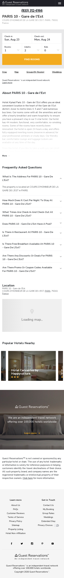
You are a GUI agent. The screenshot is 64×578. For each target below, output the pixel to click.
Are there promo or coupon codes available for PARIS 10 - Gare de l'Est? (27, 269)
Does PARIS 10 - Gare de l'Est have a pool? (27, 224)
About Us (15, 505)
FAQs (15, 509)
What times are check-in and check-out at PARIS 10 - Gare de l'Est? (27, 213)
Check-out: (39, 36)
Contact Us (48, 505)
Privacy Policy (15, 521)
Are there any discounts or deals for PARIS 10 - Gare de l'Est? (27, 257)
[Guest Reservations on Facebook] (13, 543)
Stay (4, 72)
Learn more (7, 83)
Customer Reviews (16, 513)
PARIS (47, 291)
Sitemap (15, 525)
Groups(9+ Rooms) (35, 72)
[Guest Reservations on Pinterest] (43, 543)
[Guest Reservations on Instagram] (32, 543)
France (5, 293)
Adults (27, 47)
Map (17, 72)
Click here (28, 478)
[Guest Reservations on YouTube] (51, 543)
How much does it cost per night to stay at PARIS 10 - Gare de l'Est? (27, 202)
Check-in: (8, 36)
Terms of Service (16, 517)
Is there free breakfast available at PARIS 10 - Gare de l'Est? (28, 245)
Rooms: (7, 47)
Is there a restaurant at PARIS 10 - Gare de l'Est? (27, 233)
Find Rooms (32, 59)
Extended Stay (48, 521)
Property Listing (15, 529)
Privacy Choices (45, 525)
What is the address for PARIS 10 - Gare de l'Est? (27, 178)
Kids (46, 47)
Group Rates (48, 513)
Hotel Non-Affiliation (16, 533)
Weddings (57, 72)
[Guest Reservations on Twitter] (22, 543)
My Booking (48, 509)
